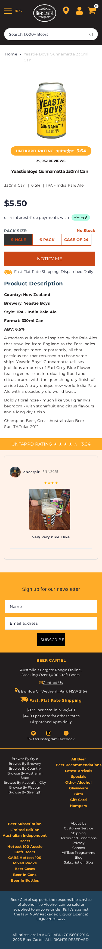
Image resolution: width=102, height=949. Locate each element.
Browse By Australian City (25, 782)
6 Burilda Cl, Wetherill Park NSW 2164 (53, 691)
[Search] (91, 34)
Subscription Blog (78, 862)
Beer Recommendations (78, 765)
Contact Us (53, 682)
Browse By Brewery (25, 764)
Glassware (78, 788)
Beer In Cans (24, 874)
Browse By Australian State (24, 775)
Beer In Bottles (25, 880)
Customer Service (78, 828)
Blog (78, 857)
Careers (78, 848)
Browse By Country (25, 768)
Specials (78, 776)
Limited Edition (24, 830)
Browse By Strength (24, 792)
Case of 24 (76, 239)
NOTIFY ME (49, 258)
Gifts (78, 794)
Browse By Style (25, 759)
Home (11, 54)
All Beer (78, 759)
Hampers (78, 805)
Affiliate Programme (78, 853)
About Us (78, 823)
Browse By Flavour (24, 787)
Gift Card (78, 800)
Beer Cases (25, 868)
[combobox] (51, 34)
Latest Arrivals (78, 771)
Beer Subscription (25, 824)
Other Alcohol (78, 782)
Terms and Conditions (79, 838)
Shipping (78, 833)
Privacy (78, 843)
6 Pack (46, 239)
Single (18, 239)
